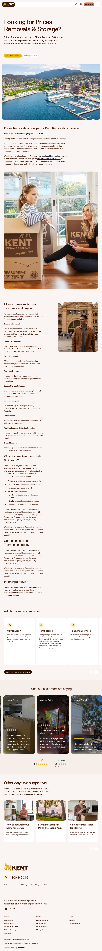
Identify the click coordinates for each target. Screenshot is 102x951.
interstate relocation (17, 592)
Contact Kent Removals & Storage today (20, 587)
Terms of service (18, 943)
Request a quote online (13, 56)
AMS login (37, 885)
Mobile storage (41, 923)
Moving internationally (11, 927)
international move (34, 592)
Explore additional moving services (17, 672)
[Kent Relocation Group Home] (8, 4)
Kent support (8, 885)
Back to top (27, 943)
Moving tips (7, 933)
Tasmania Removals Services (26, 334)
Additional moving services (12, 930)
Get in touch (47, 885)
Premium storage (41, 927)
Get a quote (89, 4)
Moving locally (8, 920)
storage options (31, 390)
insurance (37, 447)
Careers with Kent (74, 923)
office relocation (31, 361)
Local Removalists (52, 156)
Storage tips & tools (42, 930)
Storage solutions (42, 920)
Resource (17, 885)
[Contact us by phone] (81, 4)
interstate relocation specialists (29, 348)
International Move (21, 161)
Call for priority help (30, 56)
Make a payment (26, 885)
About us (72, 920)
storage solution (12, 595)
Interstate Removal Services (48, 158)
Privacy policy (8, 943)
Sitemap (34, 943)
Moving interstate (9, 923)
